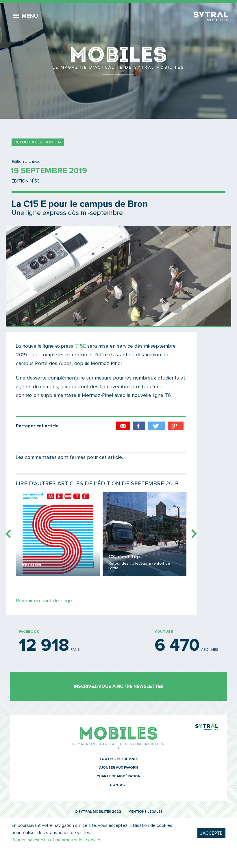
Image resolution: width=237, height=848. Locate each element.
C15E (80, 346)
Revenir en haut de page (44, 600)
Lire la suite (58, 534)
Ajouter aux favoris (118, 767)
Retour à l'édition (33, 142)
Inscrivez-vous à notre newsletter (119, 686)
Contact (118, 785)
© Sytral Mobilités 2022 (98, 812)
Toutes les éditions (118, 759)
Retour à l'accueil (118, 61)
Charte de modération (118, 776)
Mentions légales (145, 812)
